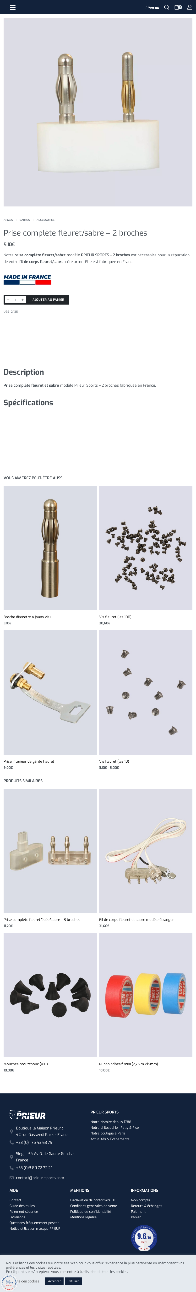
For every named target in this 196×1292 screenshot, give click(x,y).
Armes (8, 220)
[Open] (13, 7)
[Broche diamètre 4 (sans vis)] (50, 548)
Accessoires (45, 220)
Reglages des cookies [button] (22, 1281)
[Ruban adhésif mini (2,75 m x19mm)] (145, 995)
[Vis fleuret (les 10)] (145, 692)
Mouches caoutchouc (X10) (26, 1064)
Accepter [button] (54, 1281)
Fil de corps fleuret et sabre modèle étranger (136, 920)
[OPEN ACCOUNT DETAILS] (189, 7)
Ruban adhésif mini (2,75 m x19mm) (128, 1064)
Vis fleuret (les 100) (115, 617)
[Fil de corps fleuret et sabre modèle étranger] (145, 851)
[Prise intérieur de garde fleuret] (50, 692)
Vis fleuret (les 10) (114, 761)
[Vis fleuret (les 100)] (145, 548)
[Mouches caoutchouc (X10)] (50, 995)
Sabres (25, 220)
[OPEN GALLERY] (98, 112)
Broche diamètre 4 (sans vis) (27, 617)
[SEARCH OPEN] (166, 7)
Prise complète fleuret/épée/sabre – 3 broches (42, 920)
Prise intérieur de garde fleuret (29, 761)
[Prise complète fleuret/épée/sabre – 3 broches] (50, 851)
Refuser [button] (73, 1281)
